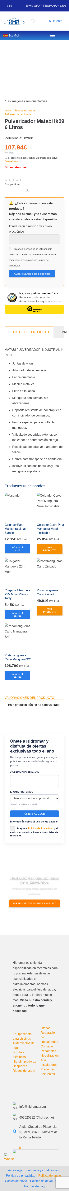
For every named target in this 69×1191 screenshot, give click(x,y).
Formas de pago (35, 1186)
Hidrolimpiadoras (24, 1061)
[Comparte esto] (18, 190)
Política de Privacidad (40, 828)
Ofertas (45, 1028)
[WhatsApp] (9, 1158)
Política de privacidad (20, 1175)
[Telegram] (39, 1147)
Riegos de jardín (25, 110)
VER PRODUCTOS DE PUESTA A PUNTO (35, 903)
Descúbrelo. (12, 161)
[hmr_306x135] (14, 21)
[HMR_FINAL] (33, 948)
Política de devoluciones (46, 1181)
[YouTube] (26, 1147)
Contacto (47, 1046)
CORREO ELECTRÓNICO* (25, 772)
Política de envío (49, 1175)
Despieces (20, 1066)
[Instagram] (32, 1148)
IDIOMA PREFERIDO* (22, 792)
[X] (20, 1148)
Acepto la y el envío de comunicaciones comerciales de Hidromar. (34, 832)
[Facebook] (14, 1147)
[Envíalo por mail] (9, 190)
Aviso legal (15, 1170)
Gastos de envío (16, 1181)
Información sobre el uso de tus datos (32, 821)
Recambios (48, 1051)
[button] (55, 21)
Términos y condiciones (42, 1170)
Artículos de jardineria (18, 114)
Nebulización (50, 1055)
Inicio (8, 110)
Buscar (25, 20)
